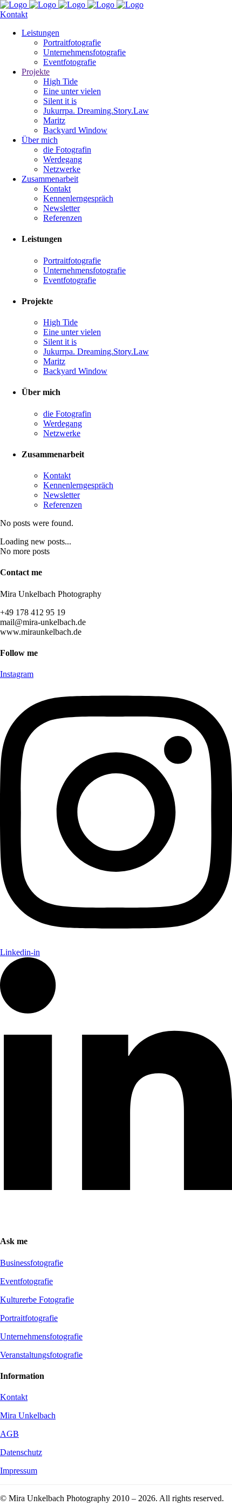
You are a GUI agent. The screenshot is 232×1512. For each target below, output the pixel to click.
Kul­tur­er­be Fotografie (37, 1299)
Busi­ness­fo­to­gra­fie (31, 1262)
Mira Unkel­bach (28, 1415)
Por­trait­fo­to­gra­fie (29, 1318)
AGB (9, 1433)
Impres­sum (18, 1470)
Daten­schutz (21, 1452)
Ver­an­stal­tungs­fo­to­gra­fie (41, 1354)
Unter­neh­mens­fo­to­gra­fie (41, 1336)
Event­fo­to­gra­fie (26, 1281)
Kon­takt (14, 1397)
